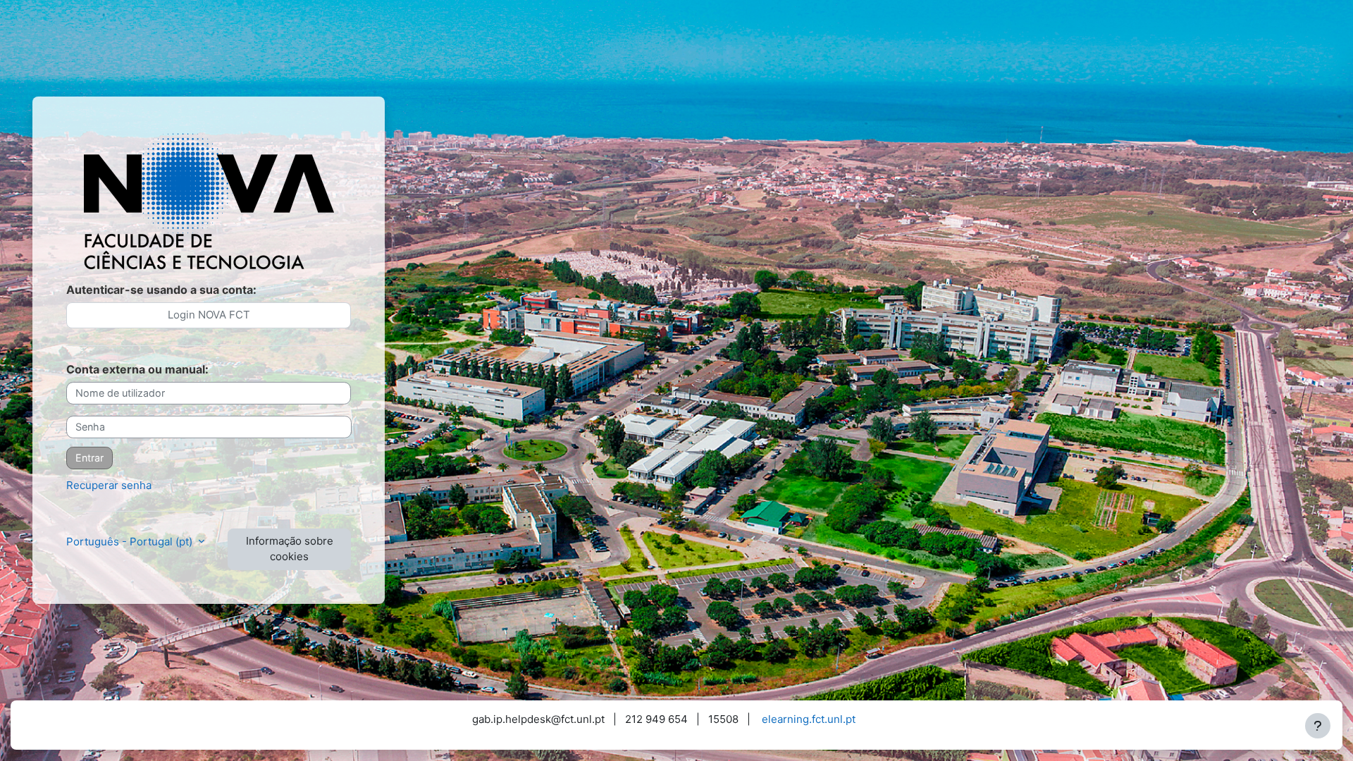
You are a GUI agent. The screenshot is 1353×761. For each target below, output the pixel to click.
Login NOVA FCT (209, 314)
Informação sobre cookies (289, 549)
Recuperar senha (109, 485)
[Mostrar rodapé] (1317, 725)
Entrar (89, 458)
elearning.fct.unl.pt (808, 719)
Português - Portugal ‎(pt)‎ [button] (130, 541)
